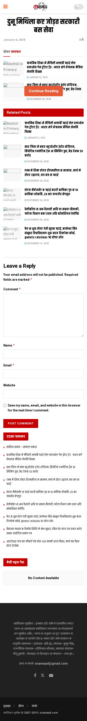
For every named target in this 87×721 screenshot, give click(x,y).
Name (9, 345)
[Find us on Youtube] (51, 675)
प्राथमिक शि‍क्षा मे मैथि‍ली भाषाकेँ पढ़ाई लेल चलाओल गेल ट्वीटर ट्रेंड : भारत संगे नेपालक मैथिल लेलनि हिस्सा (55, 67)
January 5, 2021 (38, 77)
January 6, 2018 (14, 39)
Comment (12, 289)
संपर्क (34, 706)
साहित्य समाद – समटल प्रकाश (21, 447)
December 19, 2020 (38, 243)
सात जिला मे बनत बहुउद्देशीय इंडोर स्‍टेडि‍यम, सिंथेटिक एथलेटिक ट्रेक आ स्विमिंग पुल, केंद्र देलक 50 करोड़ (54, 151)
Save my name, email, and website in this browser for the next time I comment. (44, 408)
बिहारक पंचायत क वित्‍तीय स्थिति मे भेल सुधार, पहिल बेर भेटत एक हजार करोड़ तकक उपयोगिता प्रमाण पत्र (44, 531)
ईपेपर (21, 706)
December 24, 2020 (38, 200)
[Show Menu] (5, 6)
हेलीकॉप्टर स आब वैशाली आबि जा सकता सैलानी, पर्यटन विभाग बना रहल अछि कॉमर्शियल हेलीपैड (52, 211)
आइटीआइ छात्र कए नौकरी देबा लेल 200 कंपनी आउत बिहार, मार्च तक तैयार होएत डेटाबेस (42, 543)
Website (9, 385)
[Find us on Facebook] (35, 675)
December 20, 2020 (38, 219)
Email (8, 365)
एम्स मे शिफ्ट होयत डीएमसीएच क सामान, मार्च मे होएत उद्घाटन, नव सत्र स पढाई (53, 173)
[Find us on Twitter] (43, 675)
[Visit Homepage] (40, 6)
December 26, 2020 (40, 99)
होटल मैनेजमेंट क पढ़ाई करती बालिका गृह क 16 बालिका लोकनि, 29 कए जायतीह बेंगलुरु (51, 192)
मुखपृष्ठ (7, 706)
